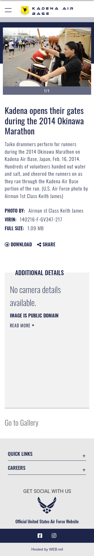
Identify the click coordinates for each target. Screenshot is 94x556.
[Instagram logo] (54, 536)
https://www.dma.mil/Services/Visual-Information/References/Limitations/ (41, 398)
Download (20, 244)
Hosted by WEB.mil (47, 549)
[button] (8, 11)
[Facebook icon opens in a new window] (40, 536)
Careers (16, 467)
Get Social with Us (47, 491)
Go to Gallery (21, 422)
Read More (21, 325)
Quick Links (20, 453)
